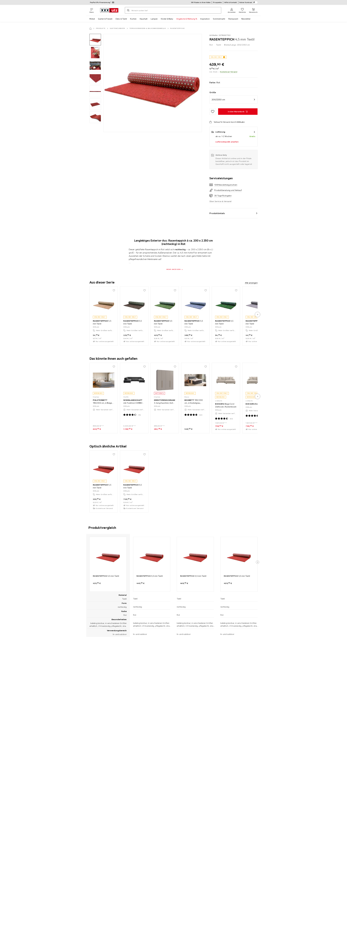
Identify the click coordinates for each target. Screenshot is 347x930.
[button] (95, 39)
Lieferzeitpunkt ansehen (227, 142)
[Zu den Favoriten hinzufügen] (212, 111)
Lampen (154, 19)
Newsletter (245, 19)
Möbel (92, 19)
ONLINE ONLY (216, 57)
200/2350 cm (218, 99)
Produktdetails (217, 213)
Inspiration (205, 19)
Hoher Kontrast (245, 2)
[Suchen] (128, 10)
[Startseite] (90, 28)
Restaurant (233, 19)
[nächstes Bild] (257, 314)
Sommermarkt (219, 19)
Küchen (133, 19)
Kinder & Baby (167, 19)
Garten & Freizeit (105, 19)
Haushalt (143, 19)
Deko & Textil (121, 19)
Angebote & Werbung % (186, 19)
